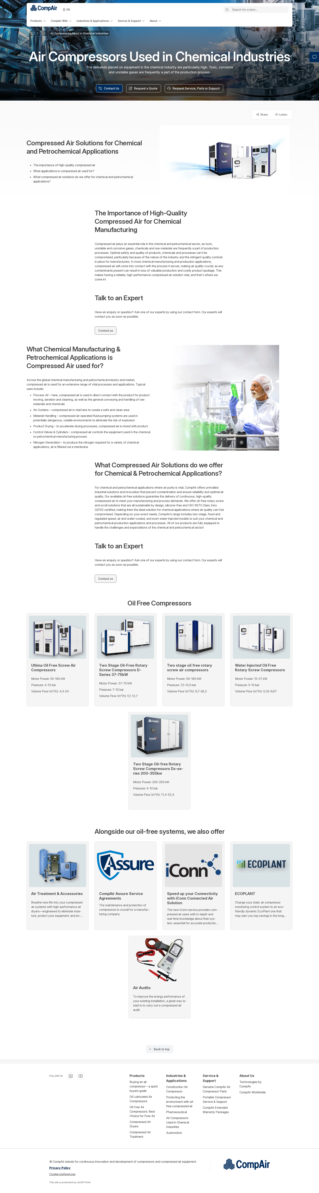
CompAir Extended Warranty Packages (216, 1110)
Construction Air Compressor (177, 1089)
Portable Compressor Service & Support (217, 1099)
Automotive (174, 1133)
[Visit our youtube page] (80, 1075)
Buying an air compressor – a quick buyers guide (144, 1086)
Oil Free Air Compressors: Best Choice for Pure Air (142, 1111)
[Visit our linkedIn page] (70, 1075)
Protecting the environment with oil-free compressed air (180, 1101)
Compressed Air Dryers (140, 1124)
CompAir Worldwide (252, 1092)
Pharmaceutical (176, 1112)
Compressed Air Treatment (140, 1134)
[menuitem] (38, 21)
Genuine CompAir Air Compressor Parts (216, 1089)
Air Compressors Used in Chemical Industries (177, 1122)
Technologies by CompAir (250, 1084)
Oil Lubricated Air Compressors (141, 1099)
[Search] (227, 9)
